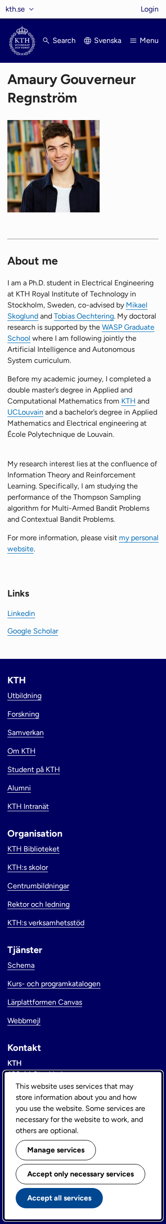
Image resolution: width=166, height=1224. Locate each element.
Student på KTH (33, 769)
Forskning (23, 714)
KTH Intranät (28, 806)
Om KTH (21, 751)
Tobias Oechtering (84, 316)
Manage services (55, 1150)
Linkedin (21, 613)
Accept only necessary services (80, 1174)
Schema (21, 965)
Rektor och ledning (38, 904)
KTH (128, 401)
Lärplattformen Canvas (44, 1002)
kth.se (15, 9)
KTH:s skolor (27, 867)
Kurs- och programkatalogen (54, 983)
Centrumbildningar (38, 885)
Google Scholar (32, 631)
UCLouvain (25, 412)
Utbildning (24, 695)
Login (150, 9)
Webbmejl (24, 1020)
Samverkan (25, 732)
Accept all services (59, 1198)
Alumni (19, 788)
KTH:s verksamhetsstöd (45, 922)
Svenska (107, 40)
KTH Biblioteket (33, 848)
